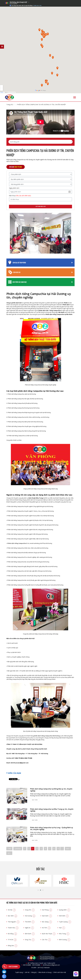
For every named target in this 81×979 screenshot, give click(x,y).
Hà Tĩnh (45, 928)
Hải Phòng (46, 910)
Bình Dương (64, 940)
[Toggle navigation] (74, 97)
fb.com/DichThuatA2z (47, 957)
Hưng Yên (29, 910)
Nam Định (46, 916)
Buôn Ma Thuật (48, 934)
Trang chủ (9, 104)
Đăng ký (33, 972)
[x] (2, 47)
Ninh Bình (63, 916)
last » (9, 853)
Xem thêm (35, 800)
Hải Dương (29, 916)
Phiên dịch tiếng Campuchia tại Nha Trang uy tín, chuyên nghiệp (51, 810)
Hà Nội (11, 910)
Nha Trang (63, 934)
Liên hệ (27, 972)
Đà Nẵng (12, 934)
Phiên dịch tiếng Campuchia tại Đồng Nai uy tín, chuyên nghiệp (51, 790)
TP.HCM (12, 940)
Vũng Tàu (29, 940)
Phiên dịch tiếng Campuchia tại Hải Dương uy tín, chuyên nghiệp (41, 104)
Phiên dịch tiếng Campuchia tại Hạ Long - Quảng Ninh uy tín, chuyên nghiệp (51, 828)
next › (68, 849)
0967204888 (27, 965)
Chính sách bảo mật (59, 972)
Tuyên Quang (64, 922)
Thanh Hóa (12, 928)
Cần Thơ (46, 940)
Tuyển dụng (19, 972)
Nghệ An (29, 928)
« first (9, 849)
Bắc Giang (46, 922)
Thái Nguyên (13, 922)
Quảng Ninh (64, 910)
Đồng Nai (12, 945)
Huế (61, 928)
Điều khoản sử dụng (44, 972)
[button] (38, 890)
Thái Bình (29, 922)
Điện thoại (20, 196)
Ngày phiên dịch (14, 188)
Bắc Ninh (12, 916)
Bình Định (29, 934)
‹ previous (18, 849)
